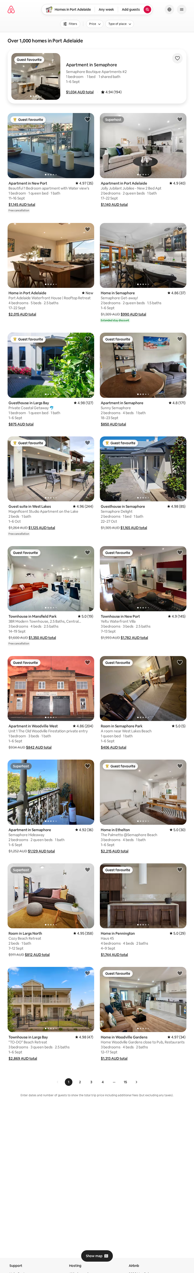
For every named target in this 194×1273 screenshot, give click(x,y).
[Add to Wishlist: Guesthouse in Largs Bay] (87, 339)
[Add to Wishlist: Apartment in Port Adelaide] (180, 119)
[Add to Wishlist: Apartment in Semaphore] (180, 339)
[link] (57, 1082)
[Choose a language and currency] (169, 9)
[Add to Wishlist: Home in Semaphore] (180, 229)
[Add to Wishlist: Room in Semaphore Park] (180, 662)
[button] (80, 92)
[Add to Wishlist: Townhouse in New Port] (180, 552)
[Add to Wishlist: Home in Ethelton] (180, 766)
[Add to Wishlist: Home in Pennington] (180, 869)
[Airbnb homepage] (11, 9)
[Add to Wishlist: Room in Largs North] (87, 869)
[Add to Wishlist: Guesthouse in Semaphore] (180, 442)
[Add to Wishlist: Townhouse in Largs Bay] (87, 973)
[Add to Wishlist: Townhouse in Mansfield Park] (87, 552)
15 (125, 1082)
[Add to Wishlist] (177, 58)
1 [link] (68, 1082)
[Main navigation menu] (181, 9)
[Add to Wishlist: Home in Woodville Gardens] (180, 973)
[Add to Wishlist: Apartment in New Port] (87, 119)
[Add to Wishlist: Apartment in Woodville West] (87, 662)
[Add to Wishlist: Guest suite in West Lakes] (87, 442)
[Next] (136, 1082)
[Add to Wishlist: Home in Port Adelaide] (87, 229)
